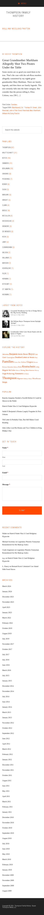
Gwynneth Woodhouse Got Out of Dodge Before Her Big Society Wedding (26, 312)
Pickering (6, 179)
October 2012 (7, 728)
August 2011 (6, 781)
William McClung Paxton (10, 113)
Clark (4, 205)
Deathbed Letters (21, 357)
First (3, 457)
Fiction (16, 362)
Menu (23, 3)
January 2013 (7, 718)
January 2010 (7, 870)
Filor (4, 273)
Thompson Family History (18, 14)
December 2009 (8, 875)
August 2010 (7, 838)
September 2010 (8, 833)
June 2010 (6, 849)
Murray (37, 370)
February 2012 (7, 754)
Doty (36, 357)
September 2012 (8, 733)
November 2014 (8, 691)
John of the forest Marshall (19, 110)
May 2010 (6, 854)
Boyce (4, 158)
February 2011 (7, 807)
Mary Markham (35, 110)
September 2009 (8, 886)
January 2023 (7, 612)
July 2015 (5, 675)
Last (3, 466)
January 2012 (7, 760)
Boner (4, 184)
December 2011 (8, 765)
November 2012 (8, 723)
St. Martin (6, 289)
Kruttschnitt (8, 153)
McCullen (6, 216)
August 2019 (7, 633)
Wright (5, 200)
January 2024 (7, 591)
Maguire (5, 195)
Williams (5, 258)
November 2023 (8, 602)
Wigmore (5, 226)
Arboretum (5, 354)
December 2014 (8, 686)
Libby (4, 242)
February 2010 (7, 865)
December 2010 (8, 817)
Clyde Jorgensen (8, 550)
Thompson (6, 147)
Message (6, 484)
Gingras (5, 174)
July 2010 (5, 844)
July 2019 (5, 639)
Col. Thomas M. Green (29, 107)
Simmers (5, 163)
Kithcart (5, 284)
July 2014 (5, 696)
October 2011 (7, 775)
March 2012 (6, 749)
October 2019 (7, 628)
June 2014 (6, 702)
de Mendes (6, 231)
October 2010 (7, 828)
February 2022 (7, 623)
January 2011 (7, 812)
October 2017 (7, 649)
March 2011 (6, 802)
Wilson (5, 252)
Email (5, 473)
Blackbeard (16, 107)
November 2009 (8, 880)
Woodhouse (7, 221)
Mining (23, 370)
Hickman (5, 294)
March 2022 (6, 618)
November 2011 (8, 770)
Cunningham (7, 247)
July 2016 (5, 660)
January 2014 (7, 707)
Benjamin (6, 168)
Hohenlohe (6, 268)
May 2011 (5, 791)
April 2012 (6, 744)
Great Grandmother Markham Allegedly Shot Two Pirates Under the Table (20, 64)
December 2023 (8, 597)
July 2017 (5, 654)
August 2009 (7, 891)
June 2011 (5, 786)
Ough (4, 189)
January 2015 (7, 681)
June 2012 (6, 739)
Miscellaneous (30, 370)
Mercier (5, 263)
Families (14, 104)
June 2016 (6, 665)
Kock (4, 237)
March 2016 (6, 670)
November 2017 (8, 644)
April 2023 (6, 607)
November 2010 (8, 823)
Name (5, 448)
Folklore (23, 362)
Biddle (4, 210)
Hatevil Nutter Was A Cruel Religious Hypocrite (19, 406)
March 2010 (6, 859)
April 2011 (6, 796)
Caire (36, 354)
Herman (5, 279)
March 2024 (6, 586)
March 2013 (6, 712)
